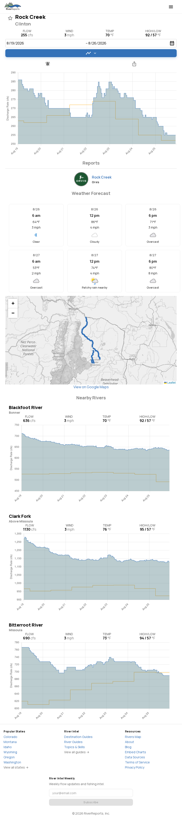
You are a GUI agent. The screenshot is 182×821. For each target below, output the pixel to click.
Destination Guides (78, 737)
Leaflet (171, 382)
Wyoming (10, 752)
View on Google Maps (91, 386)
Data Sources (135, 757)
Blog (128, 747)
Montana (10, 742)
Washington (12, 762)
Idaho (8, 747)
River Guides (73, 742)
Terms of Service (137, 762)
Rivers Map (133, 737)
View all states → (16, 767)
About (129, 742)
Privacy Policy (134, 767)
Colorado (10, 737)
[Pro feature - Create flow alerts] (47, 64)
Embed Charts (135, 752)
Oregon (9, 757)
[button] (13, 303)
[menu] (170, 6)
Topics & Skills (74, 747)
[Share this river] (134, 64)
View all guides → (76, 752)
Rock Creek (102, 177)
